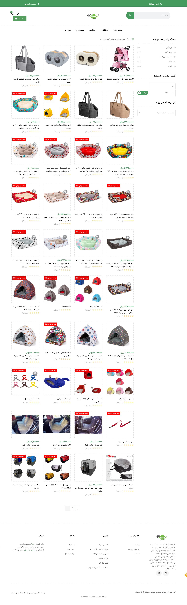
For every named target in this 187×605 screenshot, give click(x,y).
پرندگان (169, 47)
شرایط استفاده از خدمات (99, 549)
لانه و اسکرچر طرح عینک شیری (91, 79)
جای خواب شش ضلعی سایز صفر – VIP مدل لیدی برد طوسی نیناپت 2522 (58, 171)
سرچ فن (169, 568)
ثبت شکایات (103, 563)
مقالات (137, 545)
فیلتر (145, 92)
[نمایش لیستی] (128, 39)
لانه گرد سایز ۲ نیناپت (125, 399)
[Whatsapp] (166, 573)
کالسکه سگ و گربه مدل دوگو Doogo (120, 79)
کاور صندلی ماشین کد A (30, 445)
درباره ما (72, 545)
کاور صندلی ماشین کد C (93, 445)
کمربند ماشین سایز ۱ (31, 399)
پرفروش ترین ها (134, 549)
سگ (170, 61)
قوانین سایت (103, 545)
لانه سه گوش (66, 306)
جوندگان (168, 52)
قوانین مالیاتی (103, 558)
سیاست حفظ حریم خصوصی (97, 567)
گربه (170, 66)
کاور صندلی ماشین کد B (62, 445)
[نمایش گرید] (133, 39)
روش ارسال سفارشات (100, 554)
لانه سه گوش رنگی (95, 306)
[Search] (130, 15)
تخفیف (137, 554)
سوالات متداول (69, 554)
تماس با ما (71, 549)
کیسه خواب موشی (64, 399)
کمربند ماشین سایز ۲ (126, 442)
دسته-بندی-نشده (165, 57)
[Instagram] (159, 573)
